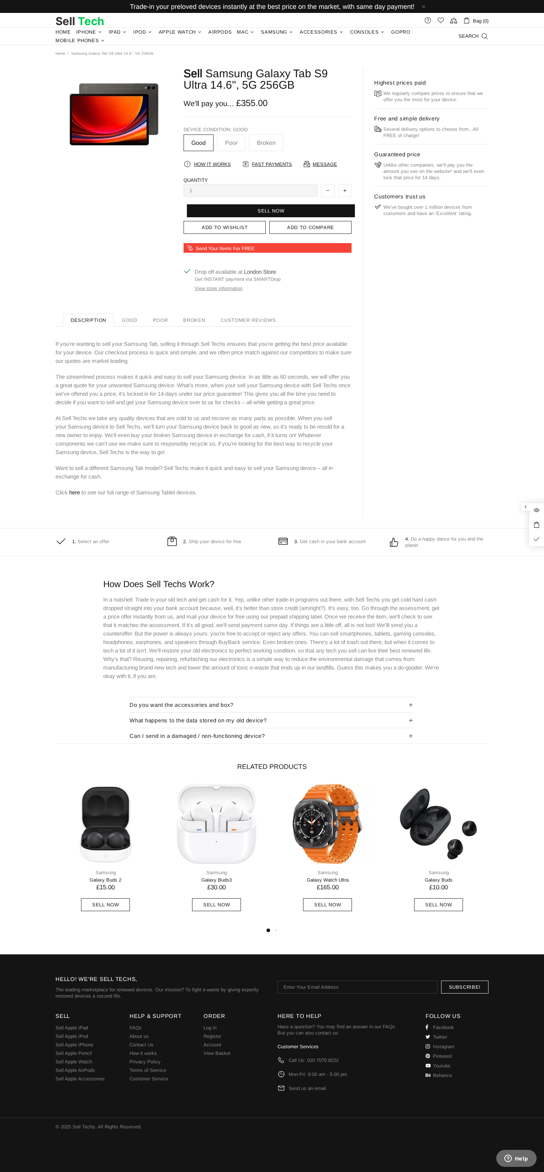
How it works (143, 1053)
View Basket (217, 1053)
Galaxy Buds (439, 880)
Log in (210, 1027)
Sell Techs (80, 20)
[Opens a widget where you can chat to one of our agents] (516, 1159)
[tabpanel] (105, 855)
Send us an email (307, 1088)
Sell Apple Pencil (74, 1053)
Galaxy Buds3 (216, 880)
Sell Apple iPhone (74, 1044)
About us (139, 1036)
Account (212, 1044)
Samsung (105, 872)
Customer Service (149, 1078)
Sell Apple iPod (72, 1036)
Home (61, 53)
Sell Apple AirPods (75, 1070)
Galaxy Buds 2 (105, 880)
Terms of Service (148, 1070)
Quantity (196, 180)
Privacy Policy (145, 1061)
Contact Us (142, 1044)
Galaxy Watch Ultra (328, 880)
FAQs (136, 1027)
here (74, 492)
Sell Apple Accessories (80, 1078)
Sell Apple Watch (74, 1061)
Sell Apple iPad (72, 1027)
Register (212, 1036)
